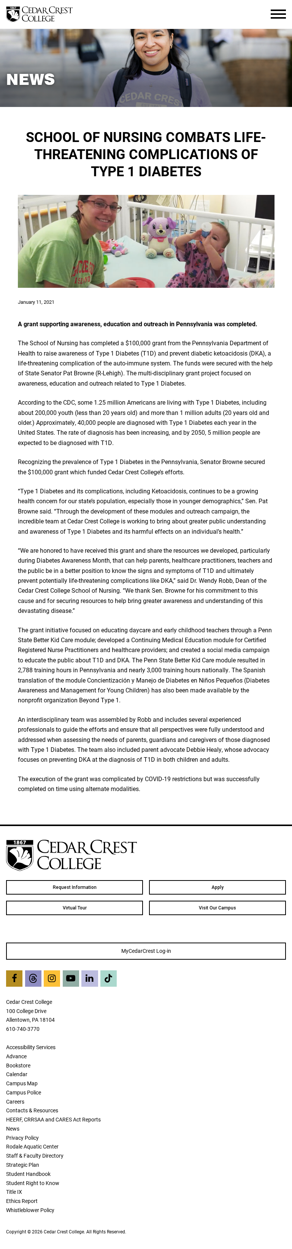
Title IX (14, 1191)
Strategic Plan (22, 1164)
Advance (16, 1056)
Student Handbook (28, 1173)
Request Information (75, 887)
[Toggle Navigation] (278, 14)
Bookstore (18, 1065)
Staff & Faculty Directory (34, 1155)
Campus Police (23, 1092)
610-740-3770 (23, 1028)
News (12, 1128)
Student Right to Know (32, 1183)
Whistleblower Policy (30, 1210)
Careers (15, 1101)
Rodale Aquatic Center (32, 1146)
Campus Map (22, 1083)
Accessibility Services (31, 1047)
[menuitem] (74, 887)
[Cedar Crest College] (39, 14)
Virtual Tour (75, 908)
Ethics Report (22, 1200)
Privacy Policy (22, 1137)
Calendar (16, 1074)
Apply (217, 887)
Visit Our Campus (217, 908)
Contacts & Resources (32, 1110)
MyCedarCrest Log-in (146, 950)
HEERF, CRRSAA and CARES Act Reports (53, 1119)
